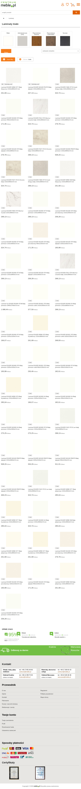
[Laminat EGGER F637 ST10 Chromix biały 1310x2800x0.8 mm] (40, 137)
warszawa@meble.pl (64, 677)
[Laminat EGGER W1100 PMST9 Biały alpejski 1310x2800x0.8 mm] (13, 446)
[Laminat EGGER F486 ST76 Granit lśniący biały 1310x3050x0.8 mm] (67, 75)
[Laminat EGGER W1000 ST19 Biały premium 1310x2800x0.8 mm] (13, 260)
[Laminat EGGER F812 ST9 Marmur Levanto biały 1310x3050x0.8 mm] (40, 106)
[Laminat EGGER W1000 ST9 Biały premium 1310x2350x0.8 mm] (13, 601)
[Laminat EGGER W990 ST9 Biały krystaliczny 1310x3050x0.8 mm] (13, 384)
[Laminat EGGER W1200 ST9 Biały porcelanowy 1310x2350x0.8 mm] (67, 199)
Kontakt (6, 664)
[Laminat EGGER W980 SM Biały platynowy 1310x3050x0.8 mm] (67, 508)
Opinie (4, 694)
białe (27, 59)
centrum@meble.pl (25, 672)
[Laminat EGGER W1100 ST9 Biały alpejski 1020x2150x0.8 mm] (67, 230)
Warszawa (76, 647)
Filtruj (6, 52)
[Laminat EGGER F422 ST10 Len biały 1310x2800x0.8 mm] (67, 415)
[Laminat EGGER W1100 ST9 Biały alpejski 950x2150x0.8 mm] (40, 570)
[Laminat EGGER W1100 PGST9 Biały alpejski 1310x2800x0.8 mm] (40, 75)
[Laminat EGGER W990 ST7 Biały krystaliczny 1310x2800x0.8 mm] (40, 539)
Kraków (52, 647)
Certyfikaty (8, 762)
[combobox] (60, 51)
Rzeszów (75, 650)
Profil (3, 723)
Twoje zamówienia (7, 720)
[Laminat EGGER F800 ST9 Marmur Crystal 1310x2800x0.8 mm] (13, 199)
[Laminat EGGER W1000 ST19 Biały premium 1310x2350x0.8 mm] (40, 415)
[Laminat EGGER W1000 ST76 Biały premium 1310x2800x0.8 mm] (40, 199)
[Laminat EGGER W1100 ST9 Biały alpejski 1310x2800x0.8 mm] (13, 137)
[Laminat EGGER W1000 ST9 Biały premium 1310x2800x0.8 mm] (67, 106)
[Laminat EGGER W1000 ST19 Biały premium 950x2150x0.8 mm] (67, 353)
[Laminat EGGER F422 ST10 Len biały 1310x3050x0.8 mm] (40, 477)
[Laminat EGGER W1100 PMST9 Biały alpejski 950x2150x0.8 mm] (67, 446)
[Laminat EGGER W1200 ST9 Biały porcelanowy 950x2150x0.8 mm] (40, 230)
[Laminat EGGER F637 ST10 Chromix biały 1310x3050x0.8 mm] (13, 168)
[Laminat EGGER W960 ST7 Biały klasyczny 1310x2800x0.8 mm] (13, 75)
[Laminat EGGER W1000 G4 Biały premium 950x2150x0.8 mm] (67, 384)
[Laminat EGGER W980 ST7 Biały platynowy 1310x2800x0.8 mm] (13, 539)
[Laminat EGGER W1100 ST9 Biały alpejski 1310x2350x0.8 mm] (40, 260)
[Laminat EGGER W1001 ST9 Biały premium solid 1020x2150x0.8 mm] (67, 322)
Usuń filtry (10, 59)
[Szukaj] (76, 12)
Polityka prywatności (46, 694)
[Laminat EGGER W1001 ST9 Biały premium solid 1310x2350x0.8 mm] (40, 291)
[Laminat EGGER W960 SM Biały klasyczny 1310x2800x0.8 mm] (67, 168)
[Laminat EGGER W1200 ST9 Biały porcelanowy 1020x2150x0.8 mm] (13, 570)
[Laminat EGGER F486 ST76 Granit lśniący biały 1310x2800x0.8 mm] (40, 168)
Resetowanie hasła (8, 727)
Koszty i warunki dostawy (10, 704)
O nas (4, 690)
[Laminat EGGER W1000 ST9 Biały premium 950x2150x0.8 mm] (13, 106)
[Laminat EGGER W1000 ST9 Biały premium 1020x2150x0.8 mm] (13, 353)
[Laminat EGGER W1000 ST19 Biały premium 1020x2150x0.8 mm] (13, 322)
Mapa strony (44, 697)
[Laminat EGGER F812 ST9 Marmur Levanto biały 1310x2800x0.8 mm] (67, 260)
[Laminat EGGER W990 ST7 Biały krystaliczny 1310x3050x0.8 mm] (13, 508)
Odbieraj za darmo (19, 650)
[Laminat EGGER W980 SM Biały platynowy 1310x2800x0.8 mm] (67, 570)
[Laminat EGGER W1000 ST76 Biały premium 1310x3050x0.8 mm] (13, 230)
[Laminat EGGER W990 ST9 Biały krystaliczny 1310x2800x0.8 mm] (40, 322)
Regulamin (43, 690)
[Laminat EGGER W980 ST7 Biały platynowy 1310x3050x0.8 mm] (67, 477)
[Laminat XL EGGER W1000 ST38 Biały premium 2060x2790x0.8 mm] (13, 291)
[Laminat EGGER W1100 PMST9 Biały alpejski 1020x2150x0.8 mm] (40, 446)
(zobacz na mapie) (8, 677)
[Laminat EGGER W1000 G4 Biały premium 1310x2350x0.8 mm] (13, 415)
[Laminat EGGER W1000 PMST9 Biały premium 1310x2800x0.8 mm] (67, 137)
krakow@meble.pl (24, 677)
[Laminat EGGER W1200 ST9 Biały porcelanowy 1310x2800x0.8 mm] (67, 539)
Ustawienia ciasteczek (9, 730)
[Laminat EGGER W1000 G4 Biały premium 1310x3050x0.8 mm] (40, 508)
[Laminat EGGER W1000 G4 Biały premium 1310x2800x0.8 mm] (67, 291)
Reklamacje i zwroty (8, 707)
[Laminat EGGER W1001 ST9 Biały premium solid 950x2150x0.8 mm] (40, 353)
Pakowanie (5, 700)
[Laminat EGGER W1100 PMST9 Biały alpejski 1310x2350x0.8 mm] (13, 477)
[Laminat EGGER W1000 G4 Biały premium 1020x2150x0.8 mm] (40, 384)
